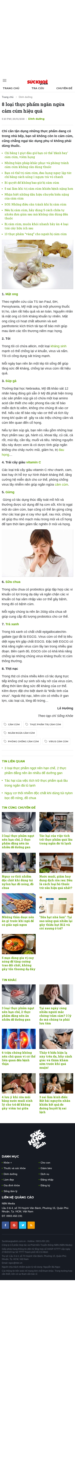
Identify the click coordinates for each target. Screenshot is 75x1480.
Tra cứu (37, 88)
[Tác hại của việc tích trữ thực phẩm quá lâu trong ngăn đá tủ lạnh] (56, 822)
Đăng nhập (47, 1179)
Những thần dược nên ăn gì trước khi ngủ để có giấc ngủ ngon (18, 921)
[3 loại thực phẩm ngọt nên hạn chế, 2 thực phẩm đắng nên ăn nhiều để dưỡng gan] (19, 822)
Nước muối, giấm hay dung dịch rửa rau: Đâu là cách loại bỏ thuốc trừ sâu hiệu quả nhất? (55, 881)
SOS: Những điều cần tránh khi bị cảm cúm (35, 204)
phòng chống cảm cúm (23, 741)
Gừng (9, 492)
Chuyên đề (64, 88)
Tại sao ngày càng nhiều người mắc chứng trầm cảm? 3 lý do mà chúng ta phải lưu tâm (55, 1015)
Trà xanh (12, 624)
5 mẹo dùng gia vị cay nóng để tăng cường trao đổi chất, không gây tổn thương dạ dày (18, 963)
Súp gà (10, 381)
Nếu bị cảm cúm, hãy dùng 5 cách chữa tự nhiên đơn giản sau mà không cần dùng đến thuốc (36, 214)
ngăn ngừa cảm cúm (21, 733)
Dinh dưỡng (25, 96)
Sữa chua (12, 582)
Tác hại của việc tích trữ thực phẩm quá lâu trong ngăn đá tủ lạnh (55, 839)
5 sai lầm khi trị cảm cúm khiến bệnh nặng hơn (39, 188)
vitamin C (33, 462)
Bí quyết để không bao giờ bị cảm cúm (32, 182)
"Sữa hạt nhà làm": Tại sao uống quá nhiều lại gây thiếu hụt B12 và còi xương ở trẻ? (55, 922)
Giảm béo (46, 1168)
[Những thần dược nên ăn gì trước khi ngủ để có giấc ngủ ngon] (19, 903)
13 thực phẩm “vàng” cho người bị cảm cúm (36, 234)
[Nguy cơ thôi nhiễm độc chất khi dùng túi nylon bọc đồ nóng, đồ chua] (19, 863)
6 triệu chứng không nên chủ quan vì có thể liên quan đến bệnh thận (18, 1058)
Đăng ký (45, 1185)
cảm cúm (61, 484)
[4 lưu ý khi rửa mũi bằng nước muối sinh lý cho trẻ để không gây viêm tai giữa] (19, 1083)
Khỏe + (8, 1162)
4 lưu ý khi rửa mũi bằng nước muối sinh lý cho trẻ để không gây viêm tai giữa (17, 1102)
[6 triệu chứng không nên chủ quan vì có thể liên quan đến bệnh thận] (19, 1039)
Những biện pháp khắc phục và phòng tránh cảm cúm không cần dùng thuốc (37, 165)
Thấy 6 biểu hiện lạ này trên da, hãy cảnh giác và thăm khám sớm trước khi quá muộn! (55, 1060)
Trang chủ (11, 88)
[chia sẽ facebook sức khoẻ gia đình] (6, 1224)
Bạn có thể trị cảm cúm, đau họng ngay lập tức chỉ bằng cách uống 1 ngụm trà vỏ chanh (38, 175)
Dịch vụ (45, 1174)
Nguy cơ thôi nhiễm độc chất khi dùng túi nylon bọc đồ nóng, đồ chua (17, 881)
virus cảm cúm (58, 741)
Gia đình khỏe (12, 1185)
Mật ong (11, 294)
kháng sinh (58, 346)
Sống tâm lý (10, 1191)
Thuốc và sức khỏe (15, 1168)
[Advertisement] (37, 37)
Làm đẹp (9, 1179)
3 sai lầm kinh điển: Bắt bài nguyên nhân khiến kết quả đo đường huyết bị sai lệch (54, 1104)
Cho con (45, 1162)
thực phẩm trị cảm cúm (45, 724)
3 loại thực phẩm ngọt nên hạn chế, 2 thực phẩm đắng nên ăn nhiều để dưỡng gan (18, 841)
